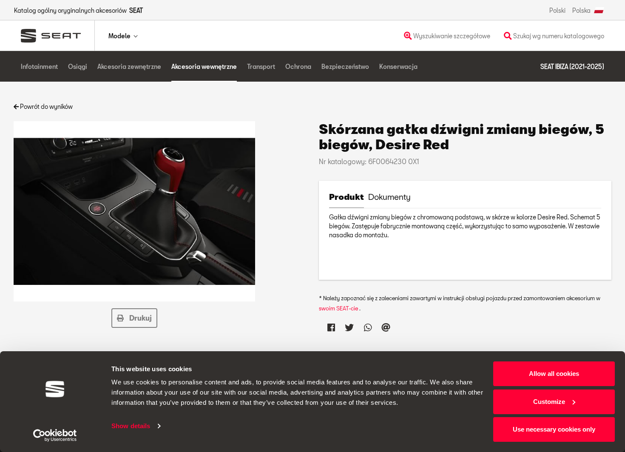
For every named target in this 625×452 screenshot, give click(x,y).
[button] (134, 318)
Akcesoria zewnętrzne (129, 66)
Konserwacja (398, 66)
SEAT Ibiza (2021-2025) (572, 66)
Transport (261, 66)
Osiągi (77, 66)
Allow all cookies (554, 373)
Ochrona (298, 66)
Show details (130, 425)
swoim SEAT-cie (339, 308)
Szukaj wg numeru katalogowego (558, 36)
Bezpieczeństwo (345, 66)
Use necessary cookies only (554, 429)
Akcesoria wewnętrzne (204, 66)
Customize (549, 401)
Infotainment (39, 66)
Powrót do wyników (46, 106)
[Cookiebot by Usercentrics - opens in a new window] (55, 435)
